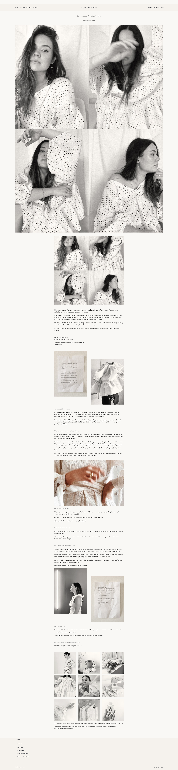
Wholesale (20, 750)
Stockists (20, 747)
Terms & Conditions (23, 757)
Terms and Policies (158, 767)
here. (73, 728)
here (105, 727)
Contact (19, 744)
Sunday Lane (22, 767)
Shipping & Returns (23, 753)
